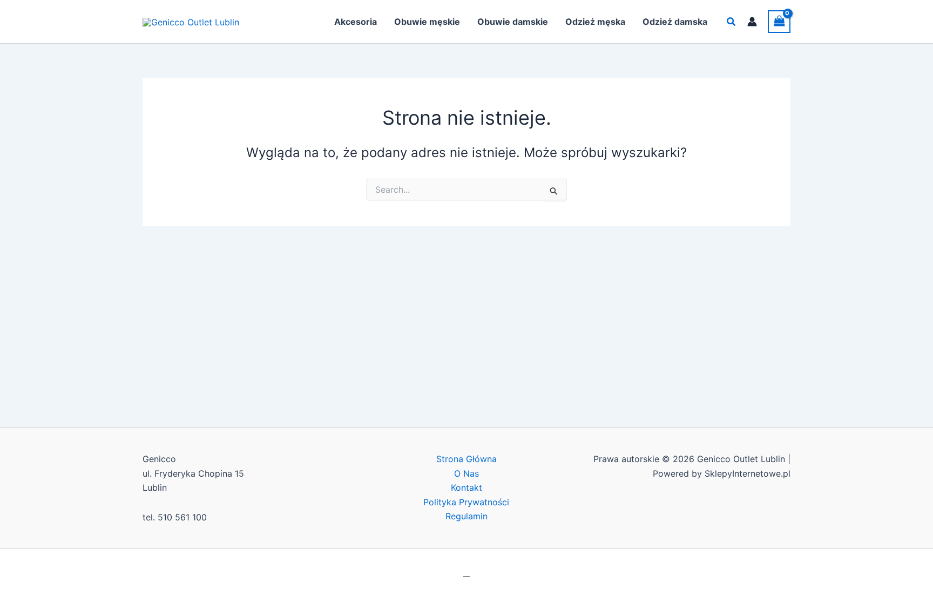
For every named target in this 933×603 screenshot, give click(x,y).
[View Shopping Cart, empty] (779, 21)
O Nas (466, 473)
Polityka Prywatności (466, 502)
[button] (731, 22)
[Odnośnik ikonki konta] (752, 21)
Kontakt (466, 487)
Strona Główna (466, 458)
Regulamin (466, 516)
